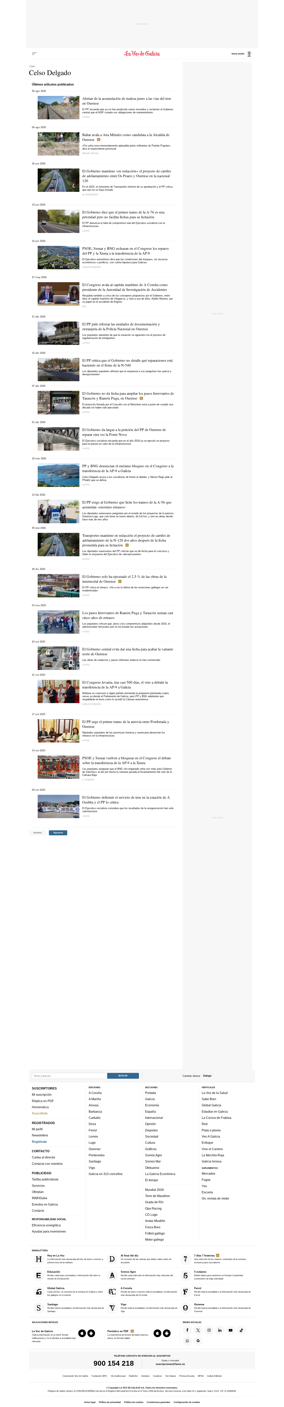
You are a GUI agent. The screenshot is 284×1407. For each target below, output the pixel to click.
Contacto (38, 1210)
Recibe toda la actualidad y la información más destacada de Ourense (222, 1307)
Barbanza (95, 1111)
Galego (207, 1075)
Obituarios (152, 1167)
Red (204, 1124)
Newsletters (40, 1135)
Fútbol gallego (155, 1233)
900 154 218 (114, 1363)
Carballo (94, 1117)
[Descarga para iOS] (82, 1333)
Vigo (92, 1167)
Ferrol (93, 1130)
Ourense (94, 1149)
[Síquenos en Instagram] (209, 1330)
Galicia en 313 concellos (105, 1174)
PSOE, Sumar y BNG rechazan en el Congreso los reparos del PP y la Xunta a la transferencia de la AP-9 (125, 251)
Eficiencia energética (46, 1225)
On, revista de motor (215, 1198)
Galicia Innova (211, 1161)
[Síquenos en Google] (198, 1341)
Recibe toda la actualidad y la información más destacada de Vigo (149, 1307)
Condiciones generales (158, 1402)
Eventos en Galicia (45, 1204)
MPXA (201, 1376)
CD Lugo (151, 1214)
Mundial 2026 (154, 1189)
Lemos (93, 1136)
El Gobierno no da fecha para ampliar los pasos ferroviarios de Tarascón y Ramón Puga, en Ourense (128, 395)
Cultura (150, 1142)
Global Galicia (211, 1105)
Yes (204, 1186)
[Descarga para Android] (91, 1333)
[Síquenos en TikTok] (241, 1330)
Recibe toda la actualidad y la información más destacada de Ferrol (222, 1291)
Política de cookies (133, 1402)
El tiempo (151, 1180)
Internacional (154, 1117)
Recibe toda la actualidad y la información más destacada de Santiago (75, 1307)
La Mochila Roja (213, 1155)
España (150, 1111)
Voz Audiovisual (118, 1376)
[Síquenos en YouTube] (230, 1330)
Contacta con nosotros (47, 1163)
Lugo (92, 1142)
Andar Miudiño (155, 1220)
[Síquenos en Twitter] (198, 1330)
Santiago (95, 1161)
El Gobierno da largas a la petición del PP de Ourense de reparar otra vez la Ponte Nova (124, 432)
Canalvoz (157, 1376)
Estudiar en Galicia (215, 1111)
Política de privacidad (110, 1402)
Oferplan (38, 1192)
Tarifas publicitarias (45, 1179)
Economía (152, 1105)
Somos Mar (153, 1161)
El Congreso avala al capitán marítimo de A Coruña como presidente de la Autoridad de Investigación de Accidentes (125, 287)
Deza (92, 1124)
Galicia (150, 1099)
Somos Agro (153, 1155)
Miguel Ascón (90, 153)
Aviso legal (89, 1402)
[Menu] (34, 54)
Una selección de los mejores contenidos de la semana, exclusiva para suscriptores (220, 1259)
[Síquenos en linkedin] (219, 1330)
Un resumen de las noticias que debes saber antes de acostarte (146, 1259)
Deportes (151, 1130)
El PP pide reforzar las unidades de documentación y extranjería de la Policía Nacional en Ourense (121, 326)
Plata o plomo (211, 1130)
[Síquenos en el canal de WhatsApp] (187, 1341)
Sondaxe (145, 1376)
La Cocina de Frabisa (216, 1117)
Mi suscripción (42, 1094)
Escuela (207, 1192)
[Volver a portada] (142, 54)
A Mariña (95, 1099)
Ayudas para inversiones (49, 1231)
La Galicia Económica (160, 1174)
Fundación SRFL (99, 1376)
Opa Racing (153, 1208)
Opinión (150, 1124)
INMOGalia (39, 1198)
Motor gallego (154, 1239)
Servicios (38, 1185)
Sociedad (151, 1136)
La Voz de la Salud (215, 1093)
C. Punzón (88, 780)
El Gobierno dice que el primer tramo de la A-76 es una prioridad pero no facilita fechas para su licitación (123, 214)
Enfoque (207, 1142)
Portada (150, 1093)
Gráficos (150, 1149)
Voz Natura (170, 1376)
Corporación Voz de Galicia (75, 1376)
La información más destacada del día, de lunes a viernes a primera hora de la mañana (75, 1259)
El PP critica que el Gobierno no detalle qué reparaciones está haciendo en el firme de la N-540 (127, 362)
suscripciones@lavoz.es (170, 1364)
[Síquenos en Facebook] (187, 1330)
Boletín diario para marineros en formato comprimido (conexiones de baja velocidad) (218, 1275)
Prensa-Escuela (186, 1376)
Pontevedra (97, 1155)
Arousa (94, 1105)
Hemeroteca (40, 1107)
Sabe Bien (209, 1099)
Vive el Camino (212, 1149)
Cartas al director (43, 1157)
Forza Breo (152, 1227)
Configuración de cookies (187, 1402)
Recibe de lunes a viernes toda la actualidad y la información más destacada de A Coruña (149, 1291)
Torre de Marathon (157, 1196)
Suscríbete (40, 1113)
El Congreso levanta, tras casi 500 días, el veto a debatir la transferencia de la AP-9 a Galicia (125, 684)
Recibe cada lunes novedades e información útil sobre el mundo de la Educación (73, 1275)
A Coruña (95, 1093)
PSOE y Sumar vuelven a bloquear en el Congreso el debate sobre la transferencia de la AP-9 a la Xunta (126, 760)
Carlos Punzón (91, 267)
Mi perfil (37, 1129)
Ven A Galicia (211, 1136)
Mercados (208, 1173)
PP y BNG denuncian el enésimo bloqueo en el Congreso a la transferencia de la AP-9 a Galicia (127, 468)
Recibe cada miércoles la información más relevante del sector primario (147, 1275)
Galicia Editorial (214, 1376)
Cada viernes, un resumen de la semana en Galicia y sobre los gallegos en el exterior (75, 1291)
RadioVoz (133, 1376)
